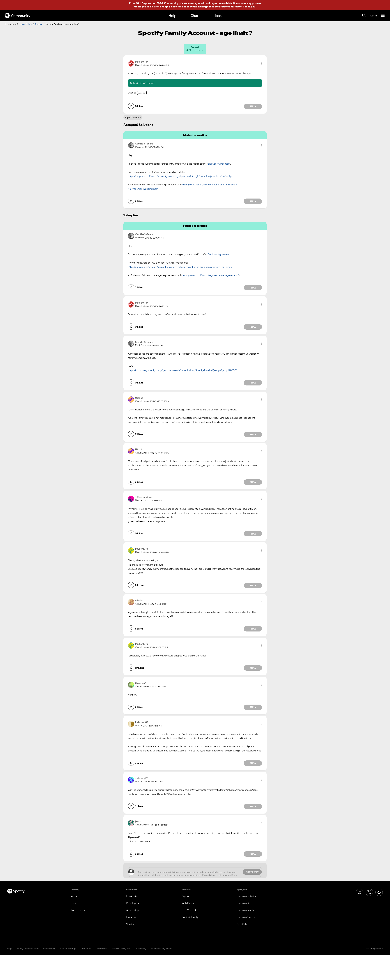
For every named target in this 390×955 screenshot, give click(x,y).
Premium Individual (247, 896)
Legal (9, 948)
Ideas (217, 15)
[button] (261, 63)
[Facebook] (379, 892)
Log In (373, 15)
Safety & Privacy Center (28, 948)
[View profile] (131, 63)
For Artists (131, 896)
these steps (214, 6)
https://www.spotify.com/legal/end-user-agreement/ (210, 184)
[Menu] (382, 15)
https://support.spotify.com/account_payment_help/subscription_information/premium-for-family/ (180, 176)
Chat (194, 15)
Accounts (39, 24)
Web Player (188, 903)
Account (141, 92)
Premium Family (245, 910)
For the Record (79, 910)
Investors (131, 917)
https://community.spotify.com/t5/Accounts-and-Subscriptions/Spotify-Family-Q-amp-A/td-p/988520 (182, 370)
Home (22, 24)
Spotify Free (243, 924)
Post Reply (252, 872)
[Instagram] (359, 892)
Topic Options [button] (132, 117)
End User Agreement (219, 163)
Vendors (130, 924)
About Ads (86, 948)
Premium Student (246, 917)
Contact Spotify (190, 917)
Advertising (132, 910)
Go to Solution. (146, 83)
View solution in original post (143, 188)
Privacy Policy (49, 948)
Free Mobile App (190, 910)
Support (186, 896)
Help (172, 15)
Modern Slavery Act (121, 948)
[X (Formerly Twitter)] (369, 892)
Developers (132, 903)
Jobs (73, 903)
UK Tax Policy (140, 948)
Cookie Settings (68, 948)
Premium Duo (244, 903)
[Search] (364, 16)
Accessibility (101, 948)
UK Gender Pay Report (161, 948)
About (74, 896)
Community (20, 15)
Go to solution (196, 50)
